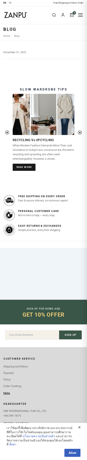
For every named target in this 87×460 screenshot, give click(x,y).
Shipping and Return (15, 366)
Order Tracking (12, 386)
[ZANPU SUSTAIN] (25, 15)
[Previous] (7, 132)
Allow (72, 453)
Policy (7, 379)
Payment (8, 373)
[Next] (80, 132)
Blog (16, 36)
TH (10, 3)
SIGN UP (70, 334)
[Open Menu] (80, 15)
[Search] (54, 15)
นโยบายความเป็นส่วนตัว (39, 436)
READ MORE (24, 167)
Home (6, 36)
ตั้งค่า (12, 444)
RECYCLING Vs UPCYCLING (33, 140)
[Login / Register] (63, 15)
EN (4, 3)
